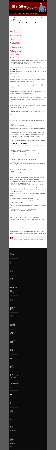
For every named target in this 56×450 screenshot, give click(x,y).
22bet (10, 281)
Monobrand (11, 352)
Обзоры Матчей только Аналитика (14, 44)
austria (11, 289)
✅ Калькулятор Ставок (13, 56)
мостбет (16, 73)
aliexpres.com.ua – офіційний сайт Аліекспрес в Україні (13, 287)
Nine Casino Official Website (13, 369)
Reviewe (11, 411)
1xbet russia (11, 278)
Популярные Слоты (13, 33)
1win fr (11, 255)
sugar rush (11, 425)
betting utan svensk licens (12, 307)
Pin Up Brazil (11, 395)
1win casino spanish (12, 254)
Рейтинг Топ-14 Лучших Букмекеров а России (15, 57)
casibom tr (11, 315)
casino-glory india (12, 326)
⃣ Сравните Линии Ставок (13, 27)
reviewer (11, 412)
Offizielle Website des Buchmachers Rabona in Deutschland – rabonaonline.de (14, 383)
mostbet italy (11, 360)
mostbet (11, 357)
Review (11, 410)
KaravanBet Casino (12, 340)
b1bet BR (11, 299)
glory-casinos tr (11, 335)
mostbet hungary (11, 359)
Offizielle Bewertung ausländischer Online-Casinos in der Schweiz (14, 376)
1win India (11, 256)
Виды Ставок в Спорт (13, 39)
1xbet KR (11, 272)
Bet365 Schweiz (11, 306)
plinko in (11, 403)
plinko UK (11, 404)
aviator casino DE (12, 292)
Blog (10, 310)
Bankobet (11, 301)
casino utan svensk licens (12, 324)
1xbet (10, 262)
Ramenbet (11, 409)
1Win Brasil (11, 253)
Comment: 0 (21, 20)
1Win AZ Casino (11, 252)
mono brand (11, 350)
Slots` (10, 418)
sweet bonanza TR (12, 427)
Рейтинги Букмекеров (13, 31)
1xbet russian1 (11, 280)
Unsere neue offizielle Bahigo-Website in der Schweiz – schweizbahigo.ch (14, 430)
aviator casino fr (11, 293)
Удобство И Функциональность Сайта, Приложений (16, 51)
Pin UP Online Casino (12, 396)
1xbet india (11, 270)
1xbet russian (11, 279)
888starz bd (11, 286)
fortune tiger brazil (12, 332)
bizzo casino (11, 308)
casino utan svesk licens (12, 325)
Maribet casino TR (12, 343)
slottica (11, 419)
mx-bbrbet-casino (12, 368)
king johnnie (11, 342)
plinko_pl (11, 405)
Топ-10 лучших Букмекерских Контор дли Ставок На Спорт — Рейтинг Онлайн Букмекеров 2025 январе (16, 35)
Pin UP (11, 394)
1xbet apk (11, 263)
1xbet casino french (12, 269)
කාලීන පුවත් (27, 13)
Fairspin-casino (11, 331)
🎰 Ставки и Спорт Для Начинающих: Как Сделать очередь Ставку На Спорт (16, 47)
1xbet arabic (11, 264)
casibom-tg (11, 316)
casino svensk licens (12, 323)
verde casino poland (12, 432)
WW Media (18, 20)
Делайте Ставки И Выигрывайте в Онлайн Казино (16, 30)
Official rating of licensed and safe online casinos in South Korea (14, 371)
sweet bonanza (11, 426)
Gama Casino (11, 333)
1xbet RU (11, 277)
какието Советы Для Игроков (14, 34)
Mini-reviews (11, 348)
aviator (11, 290)
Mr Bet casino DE (12, 366)
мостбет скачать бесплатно (30, 93)
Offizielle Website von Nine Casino (13, 388)
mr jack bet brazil (12, 367)
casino (11, 317)
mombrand (11, 349)
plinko (10, 402)
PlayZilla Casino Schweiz (12, 401)
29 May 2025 (13, 20)
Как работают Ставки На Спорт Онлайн (15, 29)
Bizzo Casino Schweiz (12, 309)
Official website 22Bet (12, 372)
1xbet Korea (11, 271)
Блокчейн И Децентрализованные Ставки (15, 42)
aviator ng (11, 298)
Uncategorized (11, 428)
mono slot (11, 351)
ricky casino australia (12, 413)
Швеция (11, 437)
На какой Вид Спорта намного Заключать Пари (15, 43)
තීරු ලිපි (11, 440)
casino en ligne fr (12, 318)
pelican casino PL (12, 393)
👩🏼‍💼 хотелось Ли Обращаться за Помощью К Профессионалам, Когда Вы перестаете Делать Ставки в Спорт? (15, 53)
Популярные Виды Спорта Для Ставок (15, 49)
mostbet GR (11, 358)
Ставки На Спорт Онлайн (13, 50)
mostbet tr (11, 365)
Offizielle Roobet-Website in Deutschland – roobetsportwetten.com (14, 381)
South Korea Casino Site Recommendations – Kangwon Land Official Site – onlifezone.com (13, 421)
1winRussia (11, 261)
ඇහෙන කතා (11, 438)
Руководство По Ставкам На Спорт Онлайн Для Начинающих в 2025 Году (15, 54)
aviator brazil (11, 291)
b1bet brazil (11, 300)
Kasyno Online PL (12, 341)
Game (10, 334)
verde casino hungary (12, 431)
